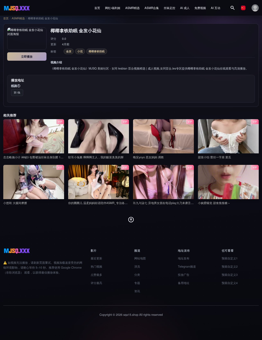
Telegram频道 (187, 266)
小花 (80, 51)
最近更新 (96, 258)
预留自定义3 (230, 274)
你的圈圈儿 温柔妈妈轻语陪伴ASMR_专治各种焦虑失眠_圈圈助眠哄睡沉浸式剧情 (120, 203)
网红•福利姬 (112, 8)
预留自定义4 (230, 283)
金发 (68, 51)
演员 (137, 266)
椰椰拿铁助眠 (97, 51)
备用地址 (183, 283)
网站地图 (140, 258)
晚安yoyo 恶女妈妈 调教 (148, 157)
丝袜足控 (169, 8)
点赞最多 (96, 274)
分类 (137, 274)
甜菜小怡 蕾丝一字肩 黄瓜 (214, 157)
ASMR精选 (132, 8)
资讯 (137, 291)
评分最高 (96, 283)
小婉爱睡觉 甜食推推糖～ (214, 203)
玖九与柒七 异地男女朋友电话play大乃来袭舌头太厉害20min (171, 203)
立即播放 (27, 56)
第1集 (17, 92)
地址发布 (183, 258)
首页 (97, 8)
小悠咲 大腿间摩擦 (15, 203)
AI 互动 (215, 8)
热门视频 (96, 266)
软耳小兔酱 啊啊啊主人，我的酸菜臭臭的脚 (95, 157)
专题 (137, 283)
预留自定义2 (230, 266)
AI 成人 (185, 8)
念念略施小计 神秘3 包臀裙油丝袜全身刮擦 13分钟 (35, 157)
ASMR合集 (152, 8)
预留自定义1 (230, 258)
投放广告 (183, 274)
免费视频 (200, 8)
